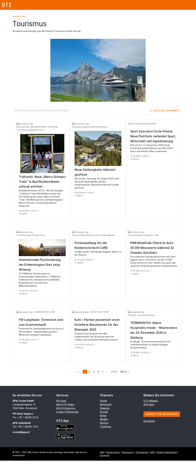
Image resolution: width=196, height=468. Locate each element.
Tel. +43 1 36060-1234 (25, 426)
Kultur (103, 415)
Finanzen (104, 408)
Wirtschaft (106, 404)
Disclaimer (149, 421)
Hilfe (102, 452)
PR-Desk (61, 400)
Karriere (104, 423)
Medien (104, 419)
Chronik (104, 411)
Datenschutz (113, 452)
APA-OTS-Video (65, 404)
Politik (103, 400)
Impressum (128, 452)
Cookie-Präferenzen (67, 411)
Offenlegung (142, 452)
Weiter (125, 371)
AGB (152, 452)
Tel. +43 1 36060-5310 (25, 417)
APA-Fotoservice (65, 408)
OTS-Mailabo (150, 400)
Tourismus (105, 426)
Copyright (105, 455)
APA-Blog (148, 404)
